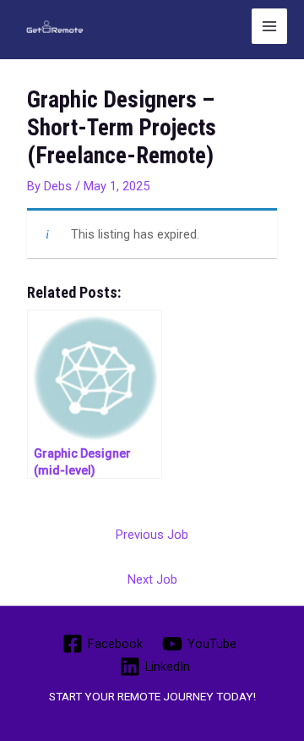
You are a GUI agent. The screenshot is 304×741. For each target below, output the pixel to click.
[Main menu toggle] (269, 26)
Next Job (152, 579)
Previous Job (152, 534)
